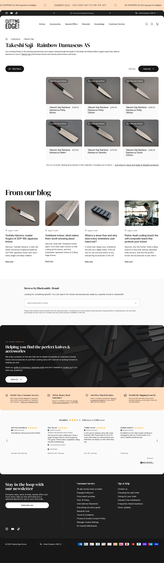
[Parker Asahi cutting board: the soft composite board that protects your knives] (142, 213)
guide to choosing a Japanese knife (29, 367)
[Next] (109, 13)
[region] (82, 441)
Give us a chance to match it (103, 399)
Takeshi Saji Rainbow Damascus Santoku (98, 151)
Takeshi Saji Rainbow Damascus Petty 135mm (98, 110)
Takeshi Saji (29, 39)
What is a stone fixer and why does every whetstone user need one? (101, 238)
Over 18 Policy (83, 500)
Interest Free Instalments (129, 500)
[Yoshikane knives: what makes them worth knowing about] (62, 213)
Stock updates (124, 507)
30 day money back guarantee (65, 402)
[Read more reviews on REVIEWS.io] (147, 463)
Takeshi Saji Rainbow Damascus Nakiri (59, 151)
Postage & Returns (85, 493)
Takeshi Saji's (26, 54)
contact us (67, 367)
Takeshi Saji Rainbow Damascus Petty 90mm (59, 110)
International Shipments (87, 504)
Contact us (122, 489)
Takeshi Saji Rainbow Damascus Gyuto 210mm (136, 152)
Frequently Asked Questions (130, 504)
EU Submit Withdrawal (87, 526)
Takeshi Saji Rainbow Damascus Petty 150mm (136, 110)
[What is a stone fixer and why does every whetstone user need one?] (102, 213)
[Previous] (54, 13)
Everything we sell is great (88, 507)
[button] (7, 440)
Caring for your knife (127, 496)
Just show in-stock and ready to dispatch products (136, 165)
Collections (15, 39)
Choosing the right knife (128, 493)
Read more (9, 261)
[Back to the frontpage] (6, 39)
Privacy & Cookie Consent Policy (91, 518)
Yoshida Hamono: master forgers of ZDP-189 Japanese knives (21, 238)
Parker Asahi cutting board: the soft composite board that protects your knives (141, 238)
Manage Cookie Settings (88, 522)
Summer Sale (53, 5)
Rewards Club (83, 511)
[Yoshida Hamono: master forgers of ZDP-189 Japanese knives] (22, 213)
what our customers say (29, 402)
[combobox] (147, 13)
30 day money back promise (89, 489)
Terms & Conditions (85, 515)
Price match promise (86, 496)
